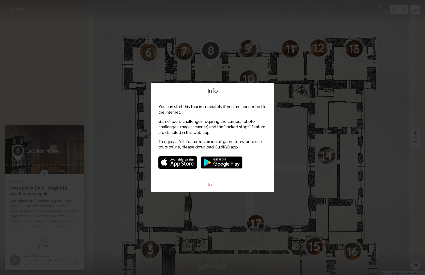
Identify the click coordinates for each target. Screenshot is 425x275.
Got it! (212, 185)
